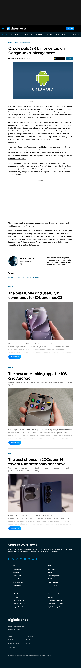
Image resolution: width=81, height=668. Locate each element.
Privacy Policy (29, 636)
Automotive (17, 586)
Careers (10, 636)
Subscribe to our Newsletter (56, 594)
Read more (15, 357)
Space (50, 573)
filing (13, 106)
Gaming (16, 573)
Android (10, 277)
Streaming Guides (54, 576)
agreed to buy (48, 231)
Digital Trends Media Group (19, 655)
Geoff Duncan (14, 58)
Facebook (9, 559)
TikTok (25, 559)
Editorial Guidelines (19, 603)
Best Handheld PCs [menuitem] (62, 35)
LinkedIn (33, 559)
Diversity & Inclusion (13, 643)
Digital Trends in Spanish (55, 603)
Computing (17, 569)
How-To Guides (53, 582)
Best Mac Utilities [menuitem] (49, 35)
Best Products (52, 579)
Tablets (50, 566)
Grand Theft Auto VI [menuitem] (17, 35)
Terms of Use (11, 647)
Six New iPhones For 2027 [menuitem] (33, 35)
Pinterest (29, 559)
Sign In (70, 28)
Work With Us (12, 640)
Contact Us (16, 597)
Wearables (51, 569)
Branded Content (53, 597)
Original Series (52, 586)
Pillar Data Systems (61, 231)
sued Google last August (23, 147)
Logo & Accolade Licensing (21, 607)
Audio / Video (17, 576)
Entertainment (18, 582)
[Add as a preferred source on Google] (59, 58)
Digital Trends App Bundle (56, 607)
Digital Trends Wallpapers (55, 600)
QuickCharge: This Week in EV (32, 277)
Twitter (17, 559)
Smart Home (17, 579)
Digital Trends (13, 31)
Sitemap (28, 643)
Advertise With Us (18, 600)
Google (18, 277)
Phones (15, 566)
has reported (60, 223)
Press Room (29, 640)
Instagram (13, 559)
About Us (16, 594)
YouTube (21, 559)
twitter (21, 264)
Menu (3, 28)
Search (77, 28)
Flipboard (37, 559)
